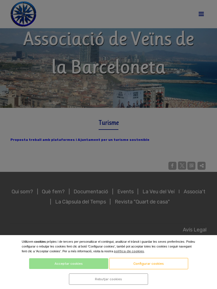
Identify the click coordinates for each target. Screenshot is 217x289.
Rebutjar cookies (108, 279)
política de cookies (129, 251)
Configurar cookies (148, 264)
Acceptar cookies (69, 264)
